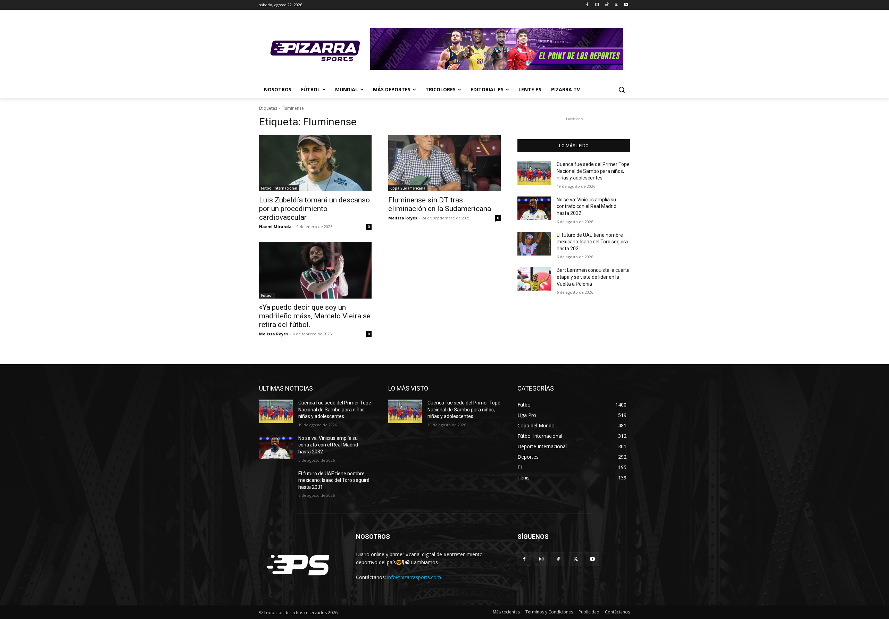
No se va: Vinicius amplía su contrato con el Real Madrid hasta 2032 (586, 206)
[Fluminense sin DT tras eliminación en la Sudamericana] (444, 163)
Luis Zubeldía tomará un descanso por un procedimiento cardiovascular (314, 208)
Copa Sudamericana (407, 188)
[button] (621, 89)
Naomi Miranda (275, 226)
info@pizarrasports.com (414, 577)
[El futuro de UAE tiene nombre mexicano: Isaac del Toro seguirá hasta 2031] (534, 244)
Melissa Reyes (402, 217)
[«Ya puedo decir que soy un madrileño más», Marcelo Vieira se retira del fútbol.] (315, 270)
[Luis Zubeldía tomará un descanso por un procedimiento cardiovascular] (315, 163)
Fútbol (267, 295)
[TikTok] (607, 5)
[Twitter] (616, 5)
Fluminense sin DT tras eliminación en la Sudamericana (439, 204)
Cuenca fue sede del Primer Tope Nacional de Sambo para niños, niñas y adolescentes (593, 171)
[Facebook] (587, 5)
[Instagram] (597, 5)
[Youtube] (626, 5)
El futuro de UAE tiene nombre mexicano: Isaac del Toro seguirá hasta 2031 (592, 241)
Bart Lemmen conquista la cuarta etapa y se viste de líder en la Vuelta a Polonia (593, 276)
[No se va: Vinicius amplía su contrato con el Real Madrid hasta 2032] (534, 208)
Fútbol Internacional (279, 188)
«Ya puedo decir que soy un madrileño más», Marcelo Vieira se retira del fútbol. (315, 316)
